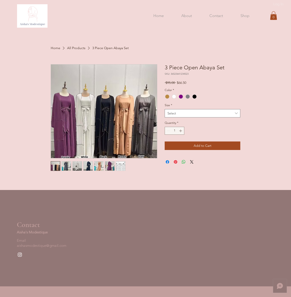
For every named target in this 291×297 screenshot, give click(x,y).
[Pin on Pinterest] (175, 161)
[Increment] (181, 130)
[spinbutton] (174, 130)
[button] (273, 15)
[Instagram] (20, 254)
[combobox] (202, 113)
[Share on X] (191, 161)
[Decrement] (168, 130)
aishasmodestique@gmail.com (41, 245)
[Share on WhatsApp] (183, 161)
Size (168, 105)
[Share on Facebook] (167, 161)
